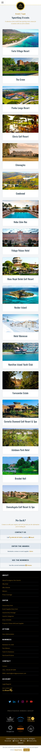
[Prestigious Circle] (10, 732)
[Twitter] (9, 701)
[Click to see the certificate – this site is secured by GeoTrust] (7, 692)
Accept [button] (26, 750)
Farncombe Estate (20, 393)
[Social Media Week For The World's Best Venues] (31, 732)
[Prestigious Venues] (10, 723)
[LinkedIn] (14, 701)
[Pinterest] (26, 701)
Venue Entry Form (7, 605)
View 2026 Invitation (8, 634)
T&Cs (23, 741)
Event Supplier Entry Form (10, 609)
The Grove (20, 79)
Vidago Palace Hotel (20, 250)
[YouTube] (31, 701)
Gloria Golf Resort (20, 136)
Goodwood (20, 193)
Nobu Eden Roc (20, 222)
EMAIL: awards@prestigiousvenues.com (14, 673)
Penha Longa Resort (20, 108)
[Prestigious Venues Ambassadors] (20, 732)
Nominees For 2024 (8, 645)
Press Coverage (7, 595)
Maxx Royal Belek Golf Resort (20, 279)
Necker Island (20, 307)
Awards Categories (8, 616)
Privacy (16, 741)
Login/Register (6, 684)
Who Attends (6, 587)
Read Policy (18, 750)
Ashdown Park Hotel (21, 450)
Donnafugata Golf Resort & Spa (20, 507)
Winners (4, 591)
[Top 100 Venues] (31, 723)
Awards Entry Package (9, 613)
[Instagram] (22, 701)
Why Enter (5, 584)
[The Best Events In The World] (20, 723)
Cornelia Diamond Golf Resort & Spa (20, 421)
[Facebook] (18, 701)
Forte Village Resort (20, 51)
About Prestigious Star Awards (11, 580)
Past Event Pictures (8, 655)
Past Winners (6, 648)
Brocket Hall (20, 478)
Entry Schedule (6, 620)
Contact (4, 666)
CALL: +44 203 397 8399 (9, 670)
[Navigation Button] (2, 2)
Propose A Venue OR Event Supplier (13, 623)
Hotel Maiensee (20, 336)
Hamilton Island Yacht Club (20, 364)
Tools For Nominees (8, 652)
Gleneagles (20, 165)
